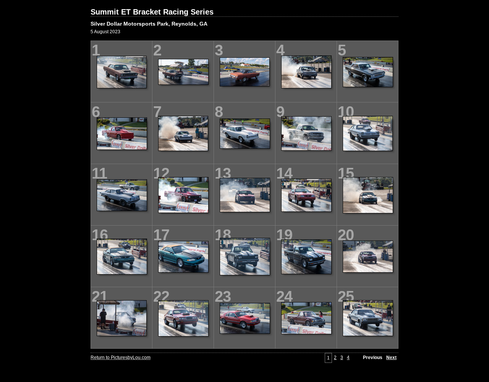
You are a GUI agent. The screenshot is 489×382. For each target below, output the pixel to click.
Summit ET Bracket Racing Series (152, 12)
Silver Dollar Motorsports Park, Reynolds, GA (149, 24)
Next (391, 357)
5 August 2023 (105, 31)
